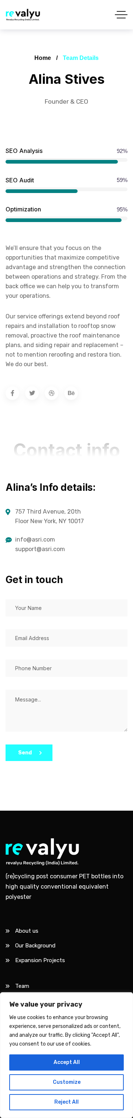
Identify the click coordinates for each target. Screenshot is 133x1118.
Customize (67, 1082)
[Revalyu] (23, 14)
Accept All (67, 1062)
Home (42, 58)
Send (25, 753)
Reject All (66, 1102)
